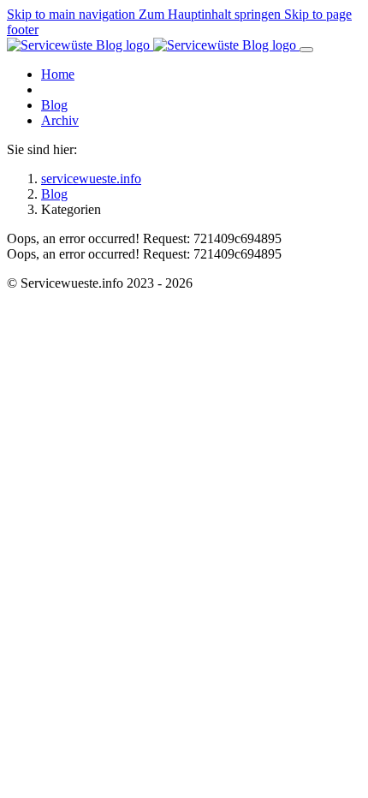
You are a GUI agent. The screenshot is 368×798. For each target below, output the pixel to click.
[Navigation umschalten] (306, 49)
